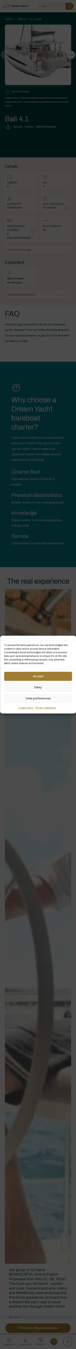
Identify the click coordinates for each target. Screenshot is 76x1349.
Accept (38, 676)
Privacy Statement (45, 707)
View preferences (38, 698)
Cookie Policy (25, 707)
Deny (38, 687)
